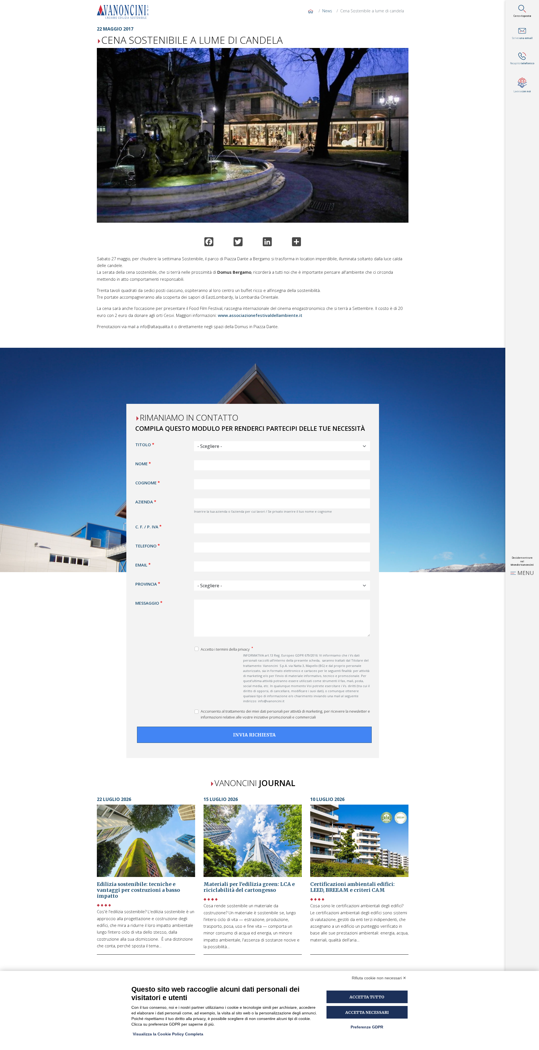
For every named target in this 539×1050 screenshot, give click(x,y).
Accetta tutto (367, 997)
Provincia (146, 584)
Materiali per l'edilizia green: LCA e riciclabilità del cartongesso (249, 887)
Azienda (144, 502)
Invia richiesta (254, 735)
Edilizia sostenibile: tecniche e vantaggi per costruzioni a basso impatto (138, 890)
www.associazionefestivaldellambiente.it (260, 315)
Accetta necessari (367, 1012)
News (327, 10)
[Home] (125, 11)
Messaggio (147, 603)
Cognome (146, 483)
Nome (141, 464)
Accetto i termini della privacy (225, 649)
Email (141, 565)
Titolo (143, 445)
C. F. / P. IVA (146, 526)
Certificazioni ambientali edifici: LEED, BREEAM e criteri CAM (352, 887)
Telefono (146, 546)
